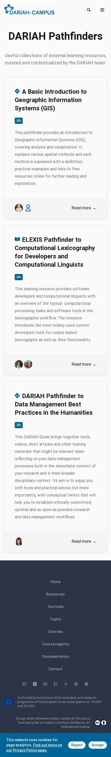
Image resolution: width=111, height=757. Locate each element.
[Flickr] (35, 684)
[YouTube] (45, 684)
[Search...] (88, 10)
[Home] (29, 9)
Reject (76, 745)
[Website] (86, 684)
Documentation (55, 656)
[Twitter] (24, 684)
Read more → (84, 207)
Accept (98, 745)
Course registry (55, 644)
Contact (55, 669)
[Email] (76, 684)
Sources (55, 631)
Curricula (56, 607)
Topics (55, 619)
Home (56, 582)
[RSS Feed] (66, 684)
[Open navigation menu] (102, 10)
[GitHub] (55, 684)
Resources (55, 594)
